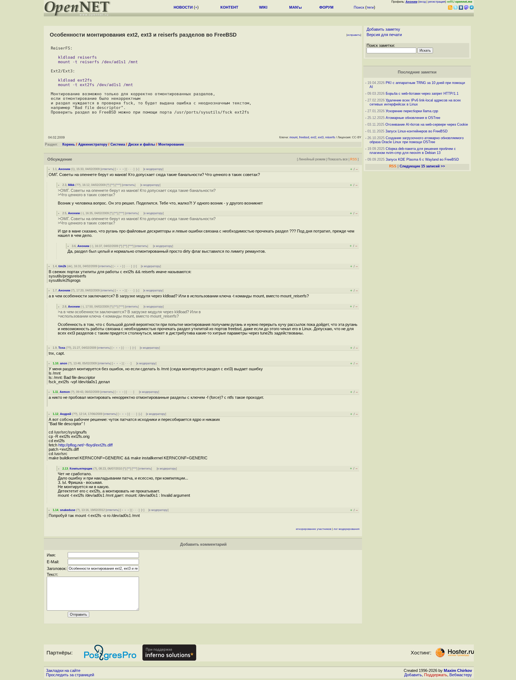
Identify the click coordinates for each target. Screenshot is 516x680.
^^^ (118, 184)
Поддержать (435, 675)
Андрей (65, 413)
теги (370, 7)
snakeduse (67, 510)
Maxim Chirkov (458, 670)
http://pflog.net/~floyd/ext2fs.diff (85, 445)
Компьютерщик (81, 468)
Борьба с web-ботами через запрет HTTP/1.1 (422, 93)
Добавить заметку (383, 29)
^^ (112, 184)
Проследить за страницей (70, 675)
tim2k (62, 266)
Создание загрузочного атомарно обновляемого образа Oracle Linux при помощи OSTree (417, 140)
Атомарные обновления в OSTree (413, 118)
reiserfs (330, 137)
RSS (353, 159)
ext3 (321, 137)
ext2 (313, 137)
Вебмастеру (460, 675)
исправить (353, 34)
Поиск (359, 7)
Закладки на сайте (63, 670)
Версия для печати (384, 35)
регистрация (436, 1)
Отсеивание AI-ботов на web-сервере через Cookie (426, 124)
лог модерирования (346, 528)
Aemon (65, 391)
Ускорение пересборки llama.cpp (412, 111)
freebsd (304, 137)
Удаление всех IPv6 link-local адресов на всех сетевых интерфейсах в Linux (415, 102)
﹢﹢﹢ (120, 169)
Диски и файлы (141, 144)
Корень (68, 144)
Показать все (338, 159)
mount (293, 137)
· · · (130, 169)
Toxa (61, 347)
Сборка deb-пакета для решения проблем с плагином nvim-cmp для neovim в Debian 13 (413, 151)
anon (63, 363)
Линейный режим (312, 159)
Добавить (413, 675)
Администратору (92, 144)
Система (117, 144)
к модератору (153, 169)
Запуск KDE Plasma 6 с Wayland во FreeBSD (422, 159)
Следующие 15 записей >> (422, 166)
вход (422, 1)
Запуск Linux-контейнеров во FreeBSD (416, 131)
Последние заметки (417, 72)
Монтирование (171, 144)
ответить (107, 169)
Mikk (71, 184)
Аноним (64, 169)
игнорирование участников (313, 528)
